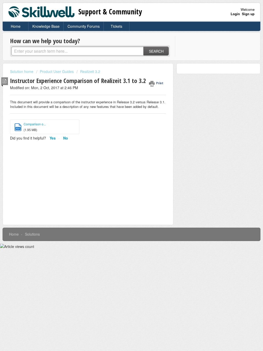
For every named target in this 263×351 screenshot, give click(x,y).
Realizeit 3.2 (90, 71)
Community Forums (84, 26)
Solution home (22, 71)
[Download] (122, 109)
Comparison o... (35, 124)
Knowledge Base (46, 26)
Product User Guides (57, 71)
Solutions (32, 234)
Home (16, 26)
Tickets (116, 26)
